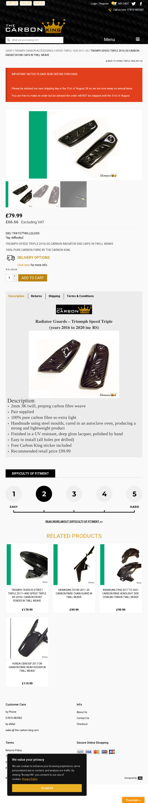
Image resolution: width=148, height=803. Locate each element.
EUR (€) (39, 3)
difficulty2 (17, 237)
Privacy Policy (30, 779)
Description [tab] (16, 296)
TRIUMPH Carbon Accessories (33, 50)
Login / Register (100, 3)
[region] (47, 775)
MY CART (120, 3)
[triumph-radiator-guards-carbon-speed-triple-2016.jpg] (74, 144)
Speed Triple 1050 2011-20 (71, 50)
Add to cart (32, 278)
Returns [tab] (36, 296)
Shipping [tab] (54, 296)
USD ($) (26, 3)
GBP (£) (12, 3)
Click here (24, 265)
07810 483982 (135, 9)
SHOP (9, 50)
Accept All (47, 788)
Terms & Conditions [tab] (80, 296)
